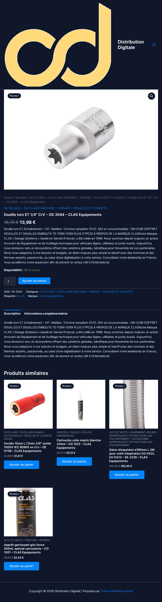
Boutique (21, 197)
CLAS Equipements (51, 296)
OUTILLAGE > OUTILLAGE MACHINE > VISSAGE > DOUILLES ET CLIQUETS (77, 197)
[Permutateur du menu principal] (154, 45)
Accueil (8, 197)
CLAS (20, 296)
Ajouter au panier (34, 281)
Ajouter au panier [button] (21, 464)
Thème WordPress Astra (116, 591)
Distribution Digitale (131, 44)
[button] (151, 96)
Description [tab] (12, 313)
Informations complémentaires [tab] (46, 313)
